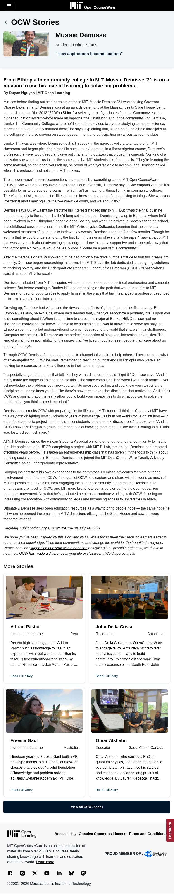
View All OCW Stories (87, 807)
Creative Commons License (102, 834)
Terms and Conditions (148, 834)
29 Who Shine (60, 113)
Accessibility (65, 834)
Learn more (45, 862)
